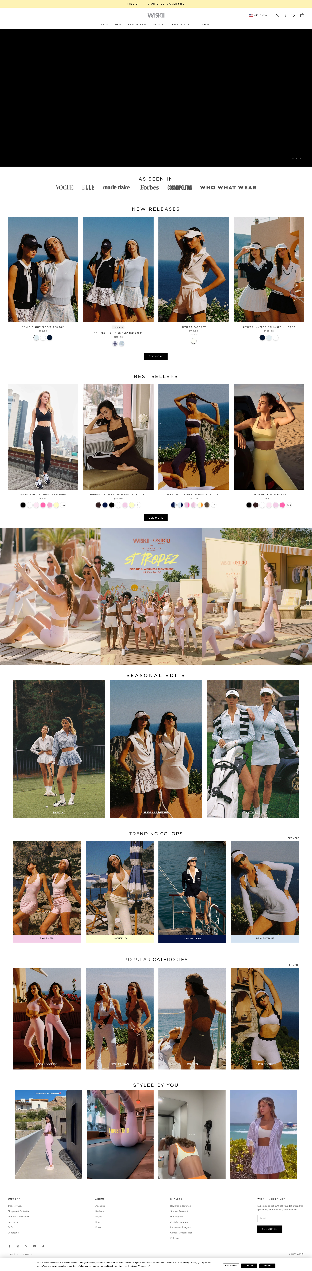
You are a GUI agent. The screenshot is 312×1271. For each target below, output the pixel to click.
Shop (105, 24)
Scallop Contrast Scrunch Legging (194, 494)
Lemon (56, 505)
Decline (249, 1265)
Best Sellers (137, 24)
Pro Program (176, 1216)
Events (98, 1216)
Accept (267, 1265)
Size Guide (13, 1222)
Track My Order (15, 1205)
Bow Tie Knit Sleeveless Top (43, 327)
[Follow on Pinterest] (26, 1246)
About (206, 24)
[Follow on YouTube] (34, 1246)
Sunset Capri (121, 343)
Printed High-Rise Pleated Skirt (118, 333)
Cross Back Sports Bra (269, 494)
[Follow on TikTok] (43, 1246)
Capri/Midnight (180, 505)
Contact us (13, 1232)
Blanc (43, 337)
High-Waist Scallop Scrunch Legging (118, 494)
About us (100, 1205)
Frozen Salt (36, 337)
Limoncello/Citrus (200, 505)
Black (23, 505)
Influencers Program (180, 1227)
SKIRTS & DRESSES (156, 812)
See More (156, 356)
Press (98, 1227)
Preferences (231, 1265)
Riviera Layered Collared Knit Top (268, 327)
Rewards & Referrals (180, 1205)
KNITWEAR (253, 812)
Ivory (29, 505)
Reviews (99, 1211)
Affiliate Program (179, 1222)
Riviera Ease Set (194, 327)
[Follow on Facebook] (9, 1246)
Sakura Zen (125, 505)
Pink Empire (49, 505)
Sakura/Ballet (193, 505)
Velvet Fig (98, 505)
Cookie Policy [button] (78, 1266)
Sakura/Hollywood (187, 505)
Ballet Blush (36, 505)
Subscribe (270, 1229)
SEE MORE (293, 838)
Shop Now (156, 158)
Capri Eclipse (115, 343)
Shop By (159, 24)
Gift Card (174, 1238)
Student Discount (179, 1211)
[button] (293, 15)
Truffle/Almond (207, 505)
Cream (193, 341)
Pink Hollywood (43, 505)
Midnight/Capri (173, 505)
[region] (156, 98)
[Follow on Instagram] (18, 1246)
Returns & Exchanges (18, 1216)
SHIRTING (59, 812)
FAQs (10, 1227)
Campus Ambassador (181, 1232)
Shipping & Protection (19, 1211)
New (118, 24)
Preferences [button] (144, 1266)
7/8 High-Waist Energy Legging (43, 494)
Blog (97, 1222)
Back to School (183, 24)
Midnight (49, 337)
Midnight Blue (105, 505)
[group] (156, 596)
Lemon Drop (132, 505)
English (28, 1254)
